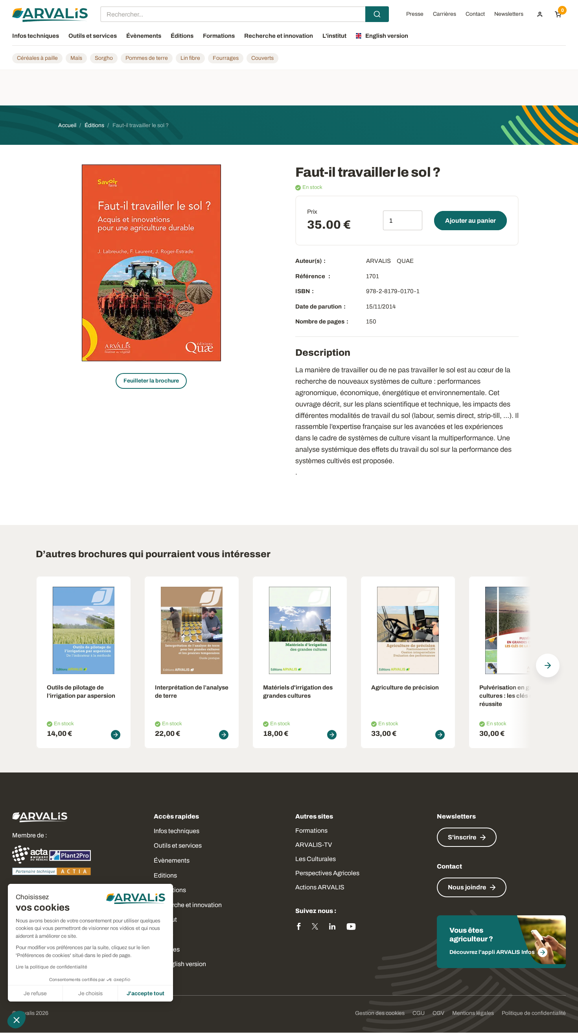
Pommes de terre (146, 58)
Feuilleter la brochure (151, 381)
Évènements (172, 860)
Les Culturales (315, 859)
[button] (16, 1019)
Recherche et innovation (188, 905)
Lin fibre (190, 58)
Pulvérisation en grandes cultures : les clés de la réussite (514, 695)
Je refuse (35, 993)
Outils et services (178, 845)
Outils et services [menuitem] (92, 36)
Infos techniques (176, 831)
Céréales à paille (37, 58)
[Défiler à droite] (548, 665)
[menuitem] (540, 14)
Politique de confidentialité (534, 1013)
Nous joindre (467, 887)
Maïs (76, 58)
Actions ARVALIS (319, 887)
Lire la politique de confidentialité (51, 967)
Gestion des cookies (380, 1013)
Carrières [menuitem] (444, 14)
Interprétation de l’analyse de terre (191, 691)
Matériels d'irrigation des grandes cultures (298, 691)
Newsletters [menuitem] (508, 14)
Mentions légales (473, 1013)
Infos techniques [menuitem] (35, 36)
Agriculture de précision (405, 687)
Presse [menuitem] (414, 14)
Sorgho (104, 58)
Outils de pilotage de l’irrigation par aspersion (81, 691)
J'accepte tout (145, 993)
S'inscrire (462, 837)
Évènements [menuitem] (143, 36)
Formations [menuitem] (219, 36)
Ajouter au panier (470, 220)
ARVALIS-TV (313, 844)
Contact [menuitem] (475, 14)
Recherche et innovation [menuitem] (278, 36)
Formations (311, 830)
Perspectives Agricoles (327, 873)
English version (184, 964)
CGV (438, 1013)
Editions (165, 875)
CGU (418, 1013)
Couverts (262, 58)
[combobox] (244, 14)
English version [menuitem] (386, 36)
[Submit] (377, 14)
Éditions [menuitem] (182, 36)
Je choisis (90, 993)
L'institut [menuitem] (334, 36)
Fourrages (226, 58)
